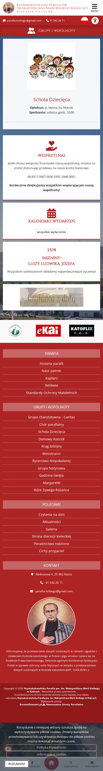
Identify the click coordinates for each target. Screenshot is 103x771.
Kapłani (52, 378)
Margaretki (51, 482)
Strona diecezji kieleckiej (51, 536)
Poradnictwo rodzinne (51, 543)
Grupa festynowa (51, 468)
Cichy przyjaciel (51, 551)
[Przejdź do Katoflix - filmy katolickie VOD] (68, 331)
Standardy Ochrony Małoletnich (51, 392)
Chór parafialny (51, 424)
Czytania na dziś (52, 514)
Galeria (51, 529)
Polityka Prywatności (51, 747)
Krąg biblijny (51, 446)
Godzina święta (51, 475)
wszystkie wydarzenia (51, 232)
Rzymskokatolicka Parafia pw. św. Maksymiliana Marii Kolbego (53, 8)
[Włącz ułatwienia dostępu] (97, 20)
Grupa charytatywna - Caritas (51, 417)
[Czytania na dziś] (51, 297)
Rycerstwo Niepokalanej (51, 460)
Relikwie (51, 385)
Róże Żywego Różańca (51, 490)
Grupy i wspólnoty (57, 30)
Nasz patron (51, 370)
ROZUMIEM (16, 764)
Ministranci (51, 453)
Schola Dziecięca (51, 431)
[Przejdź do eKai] (35, 331)
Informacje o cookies (51, 754)
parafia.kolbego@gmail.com (23, 20)
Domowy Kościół (51, 439)
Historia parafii (51, 363)
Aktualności (51, 521)
